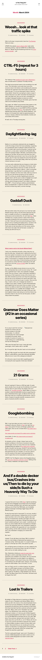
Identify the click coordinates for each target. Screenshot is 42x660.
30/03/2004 (22, 73)
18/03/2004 (23, 417)
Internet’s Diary (9, 638)
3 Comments (31, 35)
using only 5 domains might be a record (17, 459)
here (21, 109)
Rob (31, 216)
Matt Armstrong (14, 35)
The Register (32, 41)
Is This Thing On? (21, 2)
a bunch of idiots (20, 263)
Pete (23, 425)
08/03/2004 (22, 593)
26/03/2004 (27, 204)
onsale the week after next (27, 553)
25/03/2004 (22, 242)
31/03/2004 (23, 35)
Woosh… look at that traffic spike (21, 29)
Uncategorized (21, 22)
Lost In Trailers (21, 589)
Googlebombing (21, 413)
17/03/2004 (23, 496)
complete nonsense (17, 390)
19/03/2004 (23, 379)
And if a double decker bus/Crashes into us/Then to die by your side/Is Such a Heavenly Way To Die (21, 484)
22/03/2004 (22, 322)
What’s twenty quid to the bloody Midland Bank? (18, 248)
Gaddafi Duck (21, 200)
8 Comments (31, 322)
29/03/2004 (23, 138)
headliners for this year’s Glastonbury (25, 79)
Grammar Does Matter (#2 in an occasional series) (21, 314)
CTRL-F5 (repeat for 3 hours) (21, 67)
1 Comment (31, 138)
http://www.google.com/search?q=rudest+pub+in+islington (20, 433)
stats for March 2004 (22, 46)
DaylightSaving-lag (21, 134)
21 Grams (21, 375)
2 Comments (31, 73)
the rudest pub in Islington (28, 446)
